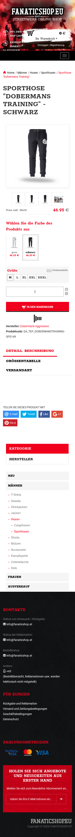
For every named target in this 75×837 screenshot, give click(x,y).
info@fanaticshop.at (19, 624)
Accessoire (18, 549)
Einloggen (43, 45)
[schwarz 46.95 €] (30, 247)
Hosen (34, 72)
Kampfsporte (19, 555)
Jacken (16, 513)
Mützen (16, 543)
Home (10, 72)
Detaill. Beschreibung (30, 351)
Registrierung (57, 45)
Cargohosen (22, 525)
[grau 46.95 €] (14, 247)
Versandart (19, 370)
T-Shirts (16, 494)
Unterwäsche (19, 562)
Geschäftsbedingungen (17, 714)
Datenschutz (11, 719)
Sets (14, 568)
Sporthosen (48, 72)
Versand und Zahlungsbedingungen (25, 708)
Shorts (15, 537)
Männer (22, 72)
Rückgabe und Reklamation (20, 703)
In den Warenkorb (39, 307)
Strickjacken (19, 507)
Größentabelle (60, 270)
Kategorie (20, 448)
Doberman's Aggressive (34, 326)
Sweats (16, 501)
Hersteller (21, 459)
